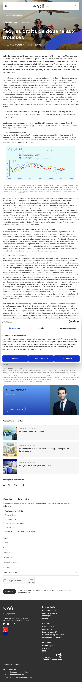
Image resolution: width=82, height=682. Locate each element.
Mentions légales (9, 669)
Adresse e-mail (8, 558)
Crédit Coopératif (49, 646)
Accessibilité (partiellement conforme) (17, 677)
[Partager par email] (22, 485)
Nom (4, 548)
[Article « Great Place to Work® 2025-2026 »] (5, 631)
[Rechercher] (76, 6)
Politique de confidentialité (13, 675)
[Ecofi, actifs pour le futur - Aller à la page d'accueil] (41, 6)
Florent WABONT (17, 45)
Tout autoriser (67, 358)
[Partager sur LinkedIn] (4, 485)
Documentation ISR (49, 632)
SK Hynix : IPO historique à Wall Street (35, 466)
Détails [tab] (41, 328)
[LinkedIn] (4, 624)
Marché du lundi (10, 22)
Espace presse (47, 616)
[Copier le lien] (15, 485)
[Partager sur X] (9, 485)
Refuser (15, 358)
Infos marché (27, 22)
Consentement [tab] (14, 328)
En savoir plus (14, 409)
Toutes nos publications (15, 15)
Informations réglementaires (53, 635)
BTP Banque (46, 648)
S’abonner (9, 591)
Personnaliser (40, 358)
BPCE (44, 651)
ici (33, 125)
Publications (47, 629)
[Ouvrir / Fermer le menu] (5, 6)
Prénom (6, 538)
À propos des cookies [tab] (68, 328)
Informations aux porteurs (52, 637)
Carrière (45, 618)
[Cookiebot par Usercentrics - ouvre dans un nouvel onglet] (70, 322)
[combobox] (41, 572)
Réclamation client (49, 613)
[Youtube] (8, 624)
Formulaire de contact (50, 610)
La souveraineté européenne (31, 432)
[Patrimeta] (13, 624)
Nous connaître (48, 627)
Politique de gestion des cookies (15, 672)
